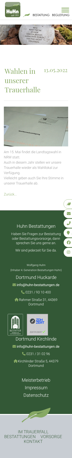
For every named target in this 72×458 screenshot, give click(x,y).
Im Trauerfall (33, 431)
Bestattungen (20, 436)
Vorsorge (51, 436)
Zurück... (10, 194)
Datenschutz (36, 395)
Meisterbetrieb (36, 380)
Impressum (36, 387)
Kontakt (33, 441)
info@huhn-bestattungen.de (38, 285)
